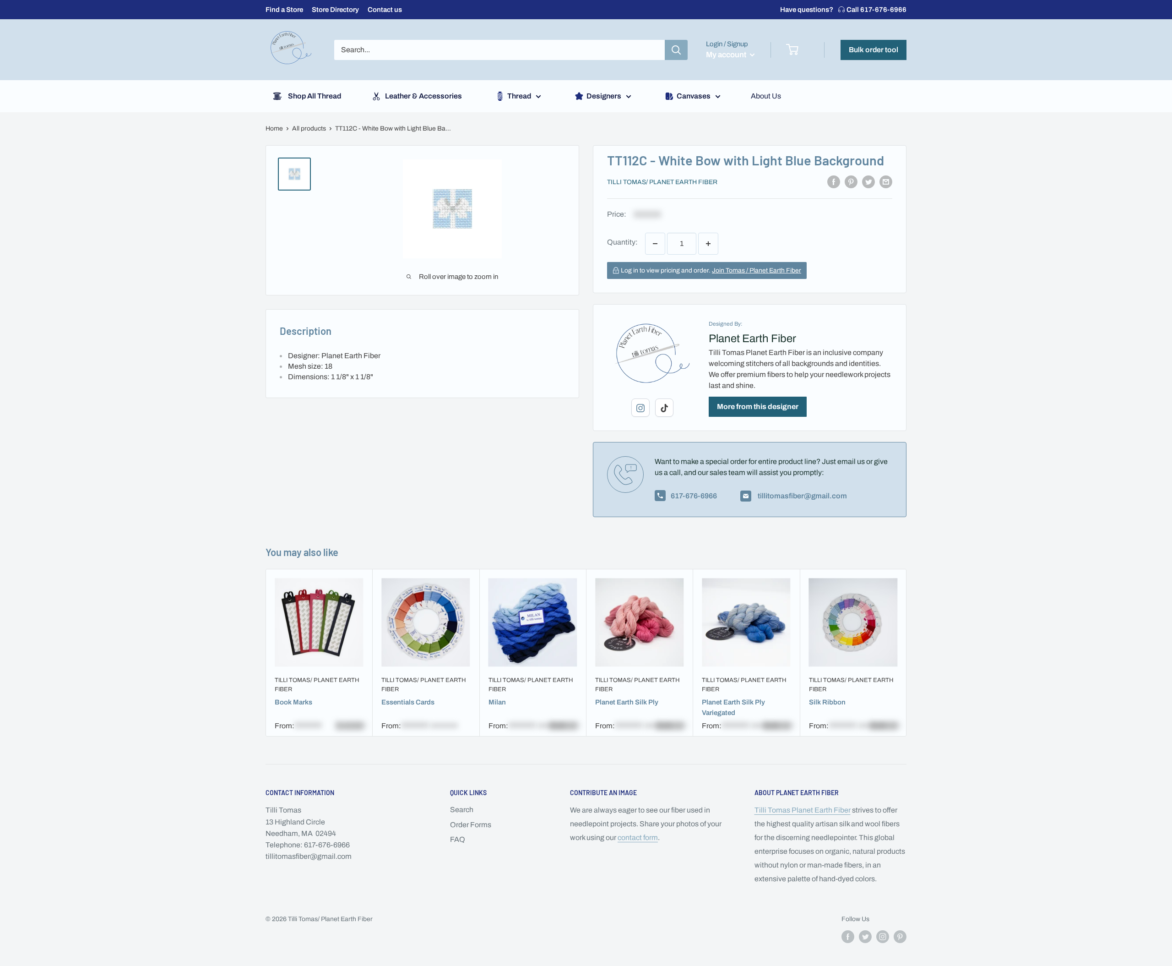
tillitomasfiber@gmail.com (801, 496)
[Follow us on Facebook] (847, 936)
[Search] (676, 50)
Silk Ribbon (827, 701)
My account (727, 54)
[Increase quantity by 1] (708, 244)
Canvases (694, 96)
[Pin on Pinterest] (851, 181)
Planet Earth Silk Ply (626, 701)
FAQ (457, 839)
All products (309, 128)
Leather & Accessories (423, 96)
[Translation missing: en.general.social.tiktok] (664, 407)
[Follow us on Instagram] (882, 936)
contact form (638, 837)
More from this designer (757, 406)
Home (274, 128)
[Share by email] (885, 181)
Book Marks (293, 701)
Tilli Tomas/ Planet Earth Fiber (662, 182)
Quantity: (622, 242)
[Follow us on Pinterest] (900, 936)
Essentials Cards (407, 701)
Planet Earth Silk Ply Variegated (733, 707)
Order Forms (470, 825)
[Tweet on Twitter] (868, 181)
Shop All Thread (314, 96)
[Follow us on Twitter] (865, 936)
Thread (519, 96)
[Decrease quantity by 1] (655, 244)
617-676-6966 (843, 9)
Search (461, 809)
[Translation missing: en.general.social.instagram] (640, 407)
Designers (603, 96)
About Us (766, 96)
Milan (497, 701)
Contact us (385, 9)
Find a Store (284, 9)
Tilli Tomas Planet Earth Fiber (802, 810)
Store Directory (335, 9)
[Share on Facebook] (833, 181)
